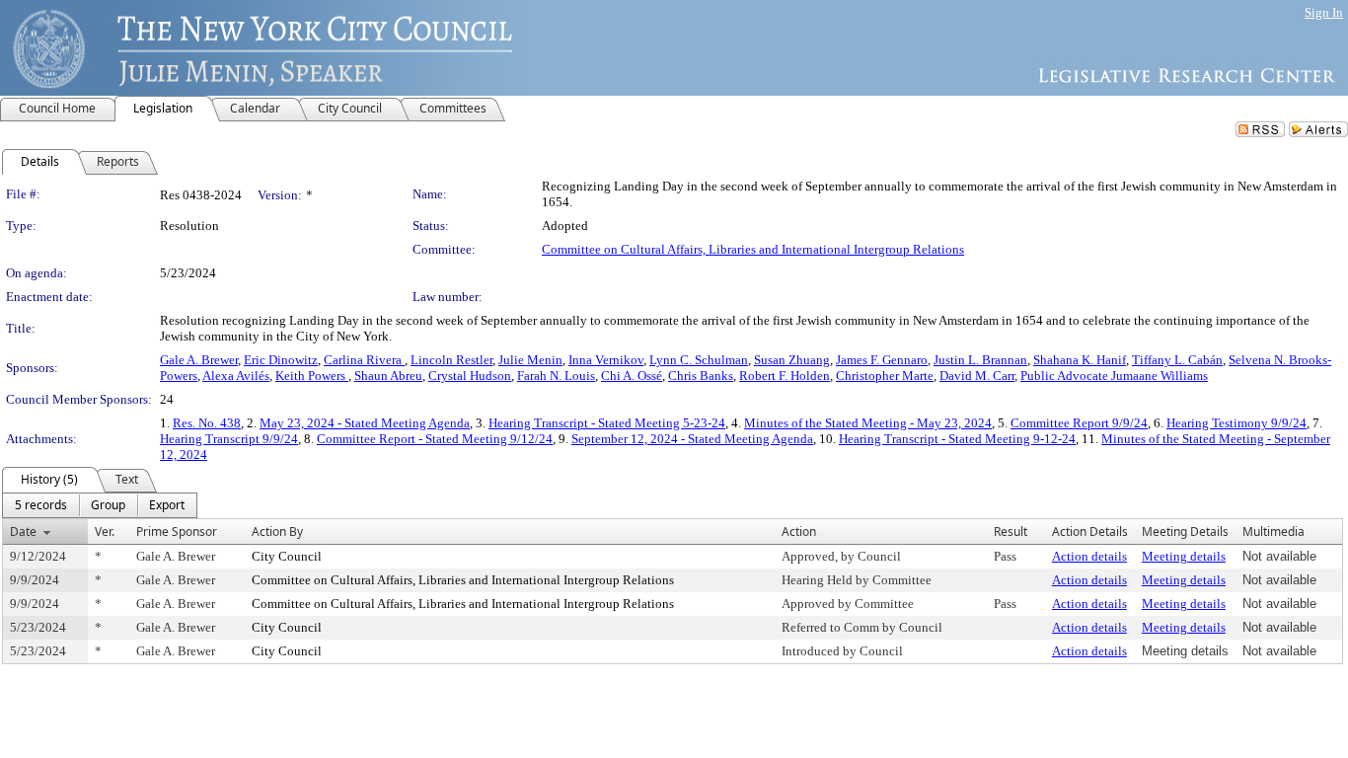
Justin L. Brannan (980, 359)
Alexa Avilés (235, 375)
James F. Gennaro (882, 359)
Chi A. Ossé (631, 375)
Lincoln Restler (451, 359)
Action (799, 531)
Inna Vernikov (605, 359)
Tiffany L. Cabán (1177, 359)
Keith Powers (311, 375)
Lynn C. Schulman (698, 359)
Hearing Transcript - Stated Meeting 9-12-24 (957, 438)
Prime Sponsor (176, 531)
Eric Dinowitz (281, 359)
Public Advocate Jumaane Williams (1114, 375)
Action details (1089, 556)
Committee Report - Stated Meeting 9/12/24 (435, 438)
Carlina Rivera (364, 359)
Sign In (1324, 12)
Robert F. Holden (784, 375)
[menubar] (99, 505)
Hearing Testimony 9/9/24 (1236, 423)
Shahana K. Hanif (1079, 359)
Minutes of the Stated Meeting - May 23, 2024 (868, 423)
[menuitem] (41, 505)
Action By (277, 531)
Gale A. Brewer (199, 359)
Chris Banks (700, 375)
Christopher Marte (885, 375)
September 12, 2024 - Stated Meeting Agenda (692, 438)
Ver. (104, 531)
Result (1010, 531)
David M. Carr (976, 375)
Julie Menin (530, 359)
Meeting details (1184, 556)
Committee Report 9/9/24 (1079, 423)
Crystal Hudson (469, 375)
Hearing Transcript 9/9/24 (229, 438)
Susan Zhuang (792, 359)
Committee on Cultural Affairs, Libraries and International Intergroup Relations (753, 249)
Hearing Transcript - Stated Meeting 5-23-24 (606, 423)
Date (23, 531)
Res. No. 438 (207, 423)
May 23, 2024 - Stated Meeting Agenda (365, 423)
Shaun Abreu (388, 375)
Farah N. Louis (556, 375)
